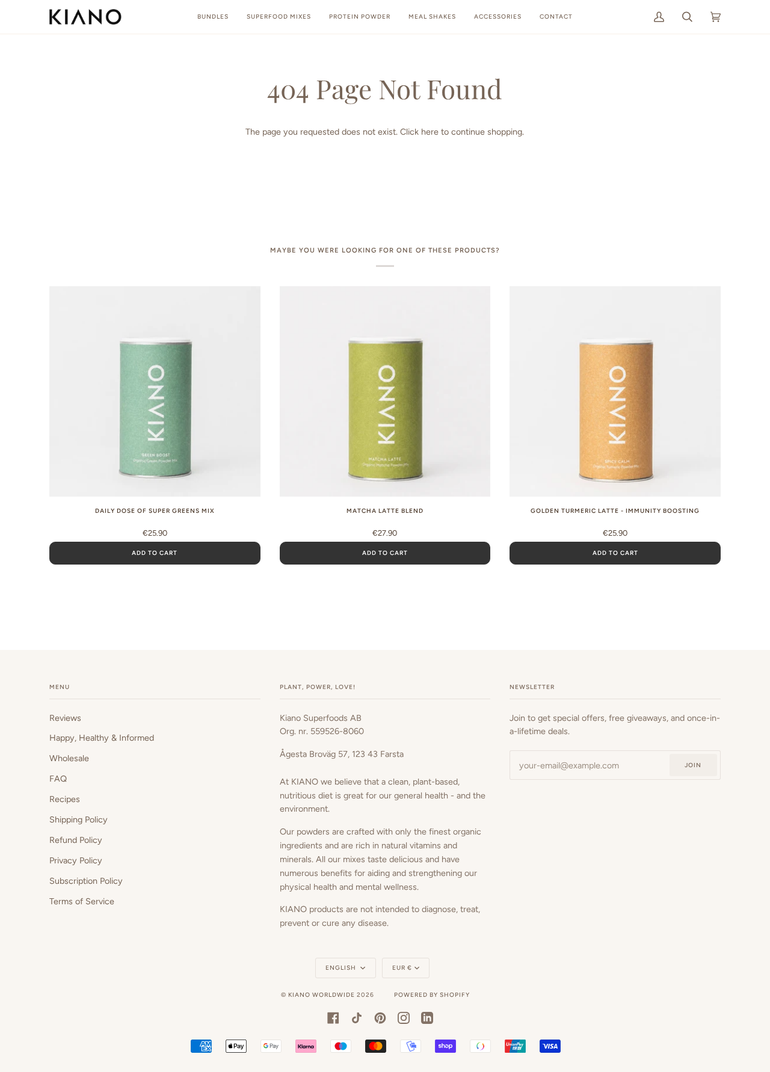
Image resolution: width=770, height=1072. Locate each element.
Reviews (65, 717)
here (430, 131)
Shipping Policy (78, 819)
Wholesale (69, 758)
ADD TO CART (154, 553)
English (341, 968)
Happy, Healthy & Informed (101, 737)
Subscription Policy (86, 880)
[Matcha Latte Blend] (385, 391)
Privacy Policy (75, 860)
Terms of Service (81, 901)
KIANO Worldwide (321, 995)
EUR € (402, 968)
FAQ (58, 778)
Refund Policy (75, 840)
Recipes (64, 799)
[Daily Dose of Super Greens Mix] (154, 391)
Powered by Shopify (432, 995)
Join (693, 765)
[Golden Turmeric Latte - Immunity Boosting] (615, 391)
